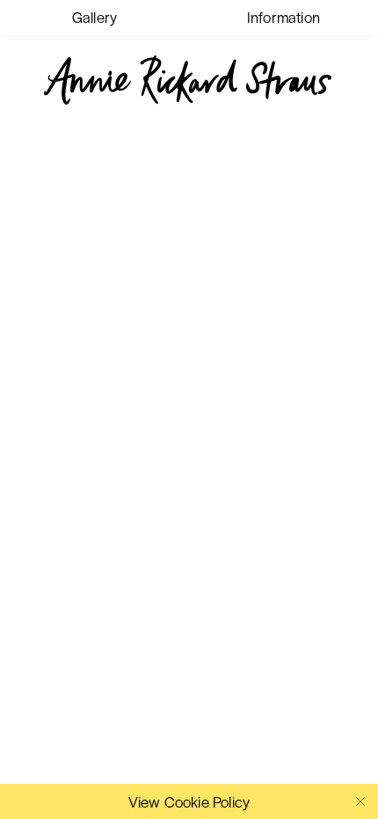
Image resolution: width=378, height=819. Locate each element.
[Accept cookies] (360, 801)
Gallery (94, 16)
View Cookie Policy (189, 801)
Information (283, 16)
